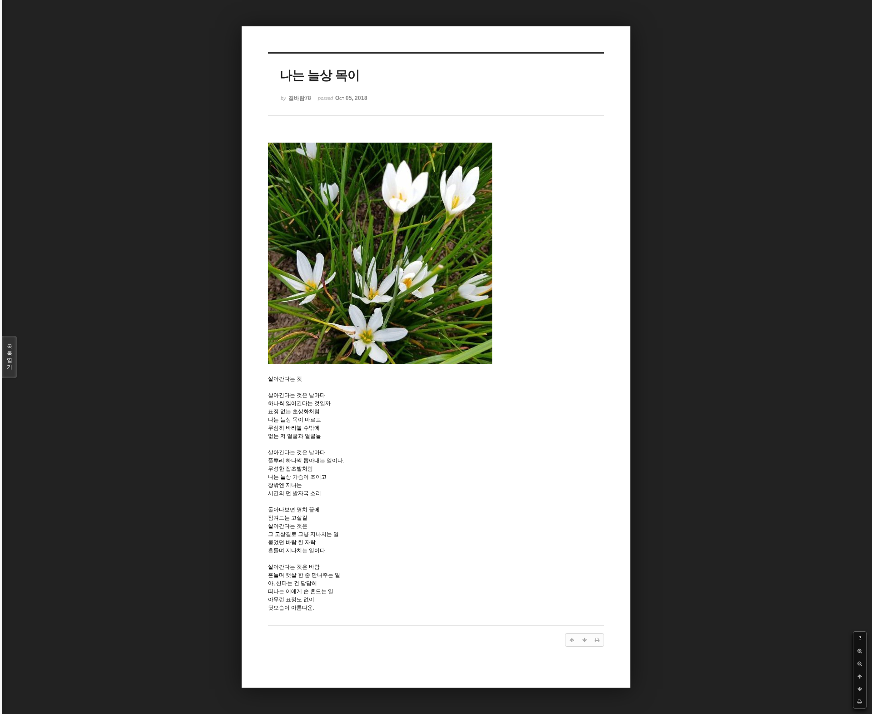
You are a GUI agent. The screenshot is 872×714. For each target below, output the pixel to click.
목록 (9, 356)
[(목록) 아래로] (859, 689)
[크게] (859, 651)
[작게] (859, 663)
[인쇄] (859, 701)
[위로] (859, 676)
